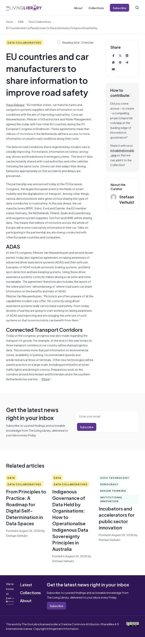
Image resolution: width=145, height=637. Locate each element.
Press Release (15, 104)
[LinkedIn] (127, 56)
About (78, 7)
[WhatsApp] (113, 62)
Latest (26, 584)
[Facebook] (113, 56)
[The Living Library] (24, 8)
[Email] (113, 69)
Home (9, 21)
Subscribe (119, 7)
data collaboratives (40, 21)
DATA (21, 21)
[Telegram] (127, 62)
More (45, 378)
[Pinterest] (120, 62)
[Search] (137, 7)
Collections (96, 7)
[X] (120, 56)
